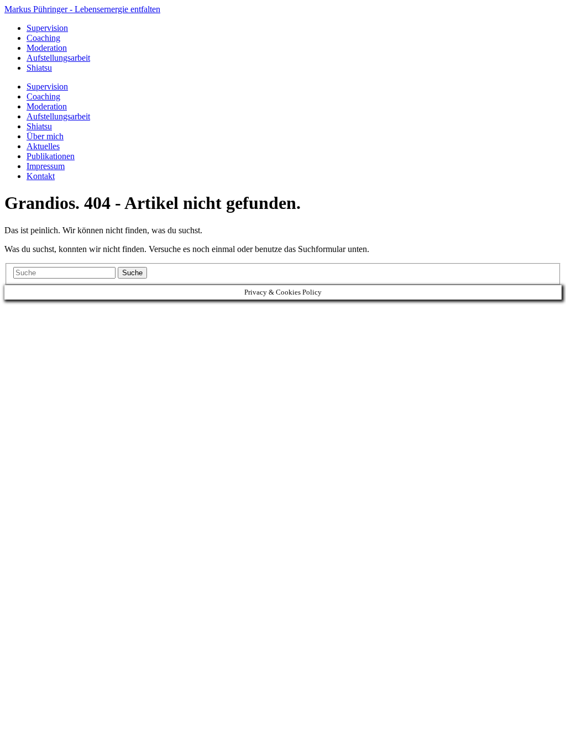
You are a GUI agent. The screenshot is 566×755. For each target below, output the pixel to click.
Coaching (43, 38)
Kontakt (41, 176)
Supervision (47, 28)
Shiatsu (39, 67)
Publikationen (51, 156)
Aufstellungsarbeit (58, 57)
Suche (132, 273)
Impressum (46, 166)
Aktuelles (43, 146)
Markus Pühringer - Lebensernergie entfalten (82, 9)
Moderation (47, 48)
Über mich (45, 136)
